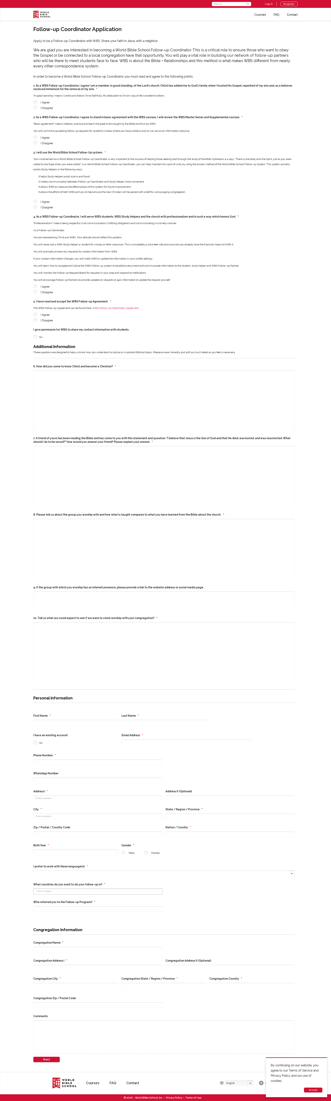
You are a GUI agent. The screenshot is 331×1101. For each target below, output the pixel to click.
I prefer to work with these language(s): (60, 866)
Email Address (132, 735)
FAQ (276, 14)
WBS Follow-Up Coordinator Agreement (116, 308)
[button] (238, 1083)
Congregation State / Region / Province (149, 978)
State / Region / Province (184, 809)
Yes (41, 337)
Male (131, 852)
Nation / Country (178, 827)
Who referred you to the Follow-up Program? (64, 902)
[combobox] (164, 873)
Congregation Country (225, 978)
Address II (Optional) (179, 791)
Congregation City (47, 978)
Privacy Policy (174, 1097)
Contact (292, 14)
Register (289, 3)
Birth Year (41, 845)
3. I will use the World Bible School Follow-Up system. (69, 152)
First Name (42, 715)
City (37, 809)
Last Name (130, 715)
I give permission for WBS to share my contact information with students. (81, 329)
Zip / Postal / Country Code (51, 827)
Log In (269, 3)
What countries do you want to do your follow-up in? (69, 884)
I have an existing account (50, 735)
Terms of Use (193, 1097)
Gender (127, 845)
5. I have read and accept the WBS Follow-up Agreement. (72, 301)
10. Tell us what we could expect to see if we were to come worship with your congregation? (95, 618)
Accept (313, 1090)
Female (155, 852)
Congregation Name (48, 942)
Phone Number (44, 755)
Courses (260, 14)
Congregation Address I (50, 960)
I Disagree (47, 108)
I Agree (45, 102)
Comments (40, 1016)
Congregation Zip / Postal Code (54, 998)
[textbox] (36, 873)
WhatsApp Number (45, 773)
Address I (40, 791)
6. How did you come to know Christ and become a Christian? (74, 366)
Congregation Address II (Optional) (188, 960)
